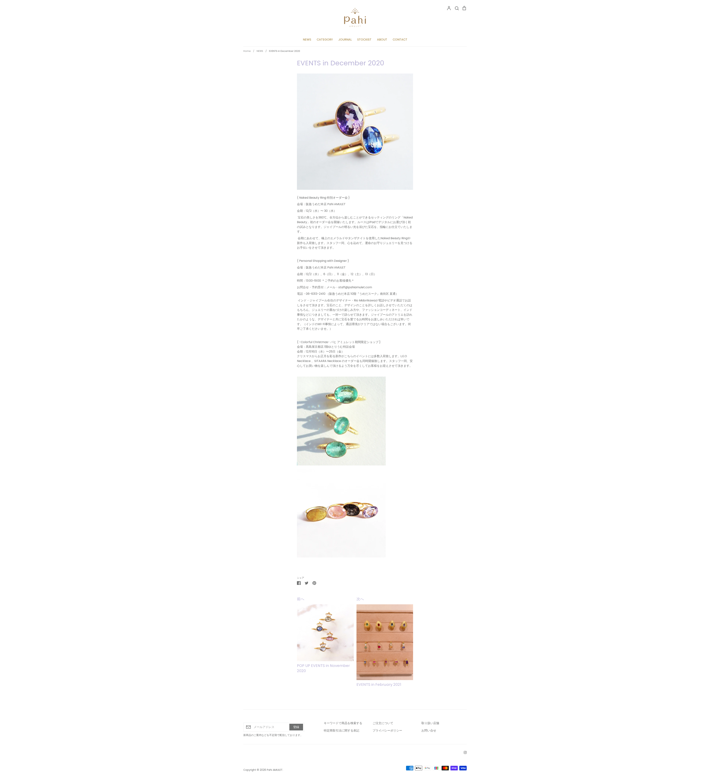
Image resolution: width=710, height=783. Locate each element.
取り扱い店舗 (430, 723)
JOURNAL (345, 39)
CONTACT (400, 39)
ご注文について (383, 723)
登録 (296, 727)
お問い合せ (428, 730)
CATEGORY (325, 39)
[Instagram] (464, 752)
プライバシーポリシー (387, 730)
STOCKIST (364, 39)
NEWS (307, 39)
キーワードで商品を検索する (343, 723)
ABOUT (382, 39)
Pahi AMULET (275, 770)
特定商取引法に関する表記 (341, 730)
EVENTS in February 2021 (378, 684)
